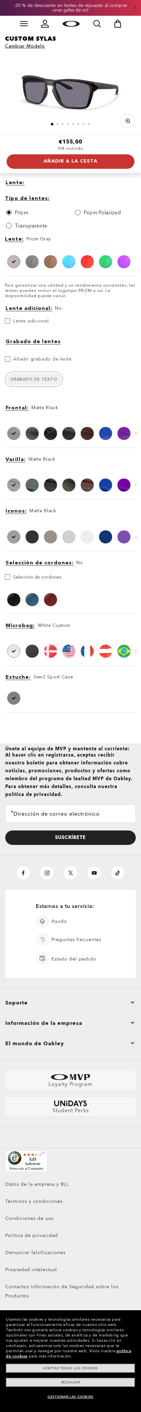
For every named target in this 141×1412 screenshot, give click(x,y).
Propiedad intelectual (31, 1270)
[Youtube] (94, 872)
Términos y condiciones (34, 1201)
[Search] (97, 24)
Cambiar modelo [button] (25, 46)
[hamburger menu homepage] (24, 24)
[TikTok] (117, 872)
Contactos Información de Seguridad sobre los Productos (61, 1291)
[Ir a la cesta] (117, 24)
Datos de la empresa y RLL (37, 1184)
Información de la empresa (43, 1023)
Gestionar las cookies (70, 1397)
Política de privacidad (31, 1235)
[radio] (36, 212)
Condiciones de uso (29, 1218)
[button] (6, 8)
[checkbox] (70, 359)
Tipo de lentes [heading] (26, 198)
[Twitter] (70, 872)
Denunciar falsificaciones (35, 1252)
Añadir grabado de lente (42, 359)
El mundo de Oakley (34, 1043)
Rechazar (70, 1382)
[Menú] (43, 1154)
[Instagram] (46, 872)
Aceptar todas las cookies (70, 1368)
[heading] (70, 183)
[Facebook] (23, 872)
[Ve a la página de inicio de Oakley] (71, 24)
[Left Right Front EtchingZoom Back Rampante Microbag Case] (70, 88)
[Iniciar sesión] (45, 24)
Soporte (16, 1002)
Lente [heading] (13, 238)
